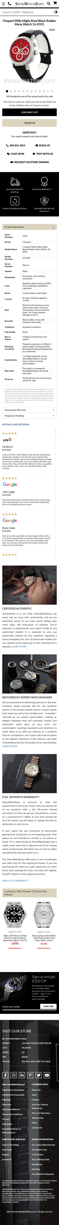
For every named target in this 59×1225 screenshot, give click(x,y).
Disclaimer (7, 1124)
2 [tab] (11, 91)
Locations (6, 1159)
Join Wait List (29, 112)
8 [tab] (35, 91)
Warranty (6, 1104)
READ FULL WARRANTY (15, 880)
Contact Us (37, 1127)
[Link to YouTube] (47, 1075)
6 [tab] (27, 91)
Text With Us (44, 153)
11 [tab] (48, 91)
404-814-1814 (10, 4)
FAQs (34, 1122)
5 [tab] (23, 91)
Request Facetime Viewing (31, 162)
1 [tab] (7, 91)
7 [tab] (31, 91)
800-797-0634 (43, 1061)
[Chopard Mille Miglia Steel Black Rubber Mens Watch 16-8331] (29, 56)
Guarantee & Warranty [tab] (15, 410)
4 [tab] (19, 91)
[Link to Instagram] (14, 1075)
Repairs (5, 1154)
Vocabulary (37, 1164)
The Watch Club (39, 1149)
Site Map (36, 1169)
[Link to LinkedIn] (22, 1075)
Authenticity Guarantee (13, 1094)
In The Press (37, 1154)
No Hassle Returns (11, 1109)
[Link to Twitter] (39, 1075)
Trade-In (29, 123)
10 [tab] (44, 91)
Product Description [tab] (14, 227)
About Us (36, 1090)
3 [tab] (15, 91)
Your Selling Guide (40, 1159)
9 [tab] (40, 91)
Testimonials (38, 1118)
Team (34, 1094)
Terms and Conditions (12, 1114)
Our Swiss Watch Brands (43, 1144)
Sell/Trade (7, 1149)
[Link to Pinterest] (30, 1075)
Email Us (44, 145)
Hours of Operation (41, 1113)
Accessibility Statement (43, 1174)
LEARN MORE (18, 646)
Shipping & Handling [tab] (14, 415)
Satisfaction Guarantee (13, 1090)
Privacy (5, 1119)
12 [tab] (52, 91)
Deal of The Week (10, 1144)
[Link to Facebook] (5, 1075)
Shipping (6, 1099)
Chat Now (17, 153)
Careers (35, 1099)
